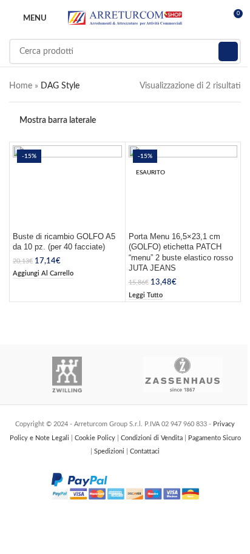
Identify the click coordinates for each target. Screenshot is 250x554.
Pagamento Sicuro (214, 438)
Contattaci (145, 451)
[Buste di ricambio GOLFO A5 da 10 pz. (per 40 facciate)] (67, 186)
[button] (43, 274)
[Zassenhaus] (183, 375)
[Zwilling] (67, 375)
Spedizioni (110, 451)
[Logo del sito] (125, 18)
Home (20, 86)
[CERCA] (228, 51)
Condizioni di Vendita (152, 438)
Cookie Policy (96, 438)
